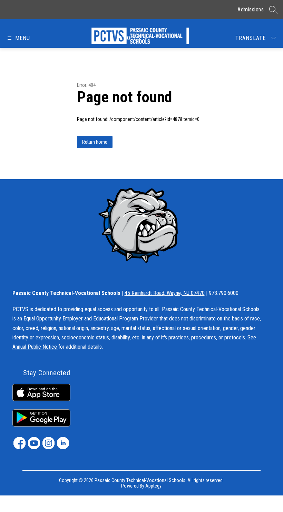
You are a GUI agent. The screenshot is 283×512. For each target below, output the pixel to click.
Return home (94, 142)
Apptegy (153, 486)
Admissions (250, 9)
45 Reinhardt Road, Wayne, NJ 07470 (165, 293)
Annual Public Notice (35, 347)
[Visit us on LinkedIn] (63, 443)
